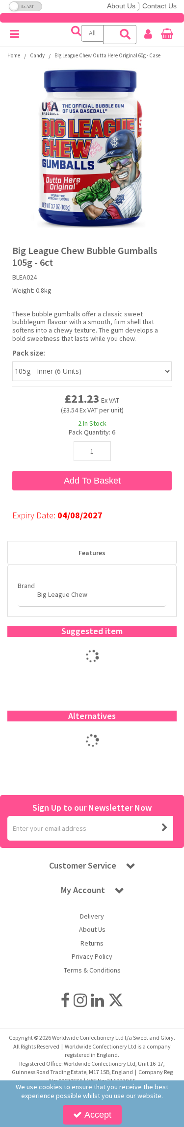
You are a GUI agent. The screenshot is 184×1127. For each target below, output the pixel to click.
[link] (65, 1000)
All (92, 32)
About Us (121, 6)
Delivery (92, 916)
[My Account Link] (148, 34)
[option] (92, 666)
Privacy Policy (92, 956)
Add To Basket (92, 481)
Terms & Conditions (92, 970)
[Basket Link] (167, 35)
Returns (92, 943)
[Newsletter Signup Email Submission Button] (165, 828)
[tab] (92, 553)
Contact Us (159, 6)
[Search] (125, 34)
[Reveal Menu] (14, 34)
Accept (97, 1115)
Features (92, 552)
